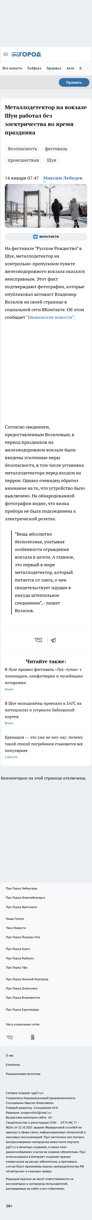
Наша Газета (15, 919)
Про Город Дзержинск (22, 988)
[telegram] (55, 640)
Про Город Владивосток (23, 997)
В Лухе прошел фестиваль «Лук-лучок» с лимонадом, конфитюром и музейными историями (44, 679)
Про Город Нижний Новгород (27, 979)
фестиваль (56, 149)
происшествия (23, 160)
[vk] (38, 640)
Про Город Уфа (16, 967)
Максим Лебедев (62, 178)
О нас (10, 1055)
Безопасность (22, 149)
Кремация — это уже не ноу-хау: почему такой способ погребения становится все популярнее (44, 747)
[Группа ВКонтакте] (46, 237)
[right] (87, 68)
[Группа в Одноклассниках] (33, 1037)
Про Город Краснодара (22, 1009)
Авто (70, 68)
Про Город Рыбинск (20, 958)
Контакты (13, 1064)
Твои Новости (16, 928)
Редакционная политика (23, 1074)
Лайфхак (34, 68)
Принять (74, 82)
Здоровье (54, 68)
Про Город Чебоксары (21, 888)
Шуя (51, 160)
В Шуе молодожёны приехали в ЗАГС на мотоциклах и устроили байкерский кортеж (43, 713)
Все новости (12, 68)
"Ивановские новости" (50, 317)
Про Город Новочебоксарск (25, 897)
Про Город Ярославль (21, 907)
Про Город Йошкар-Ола (23, 937)
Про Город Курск (18, 949)
